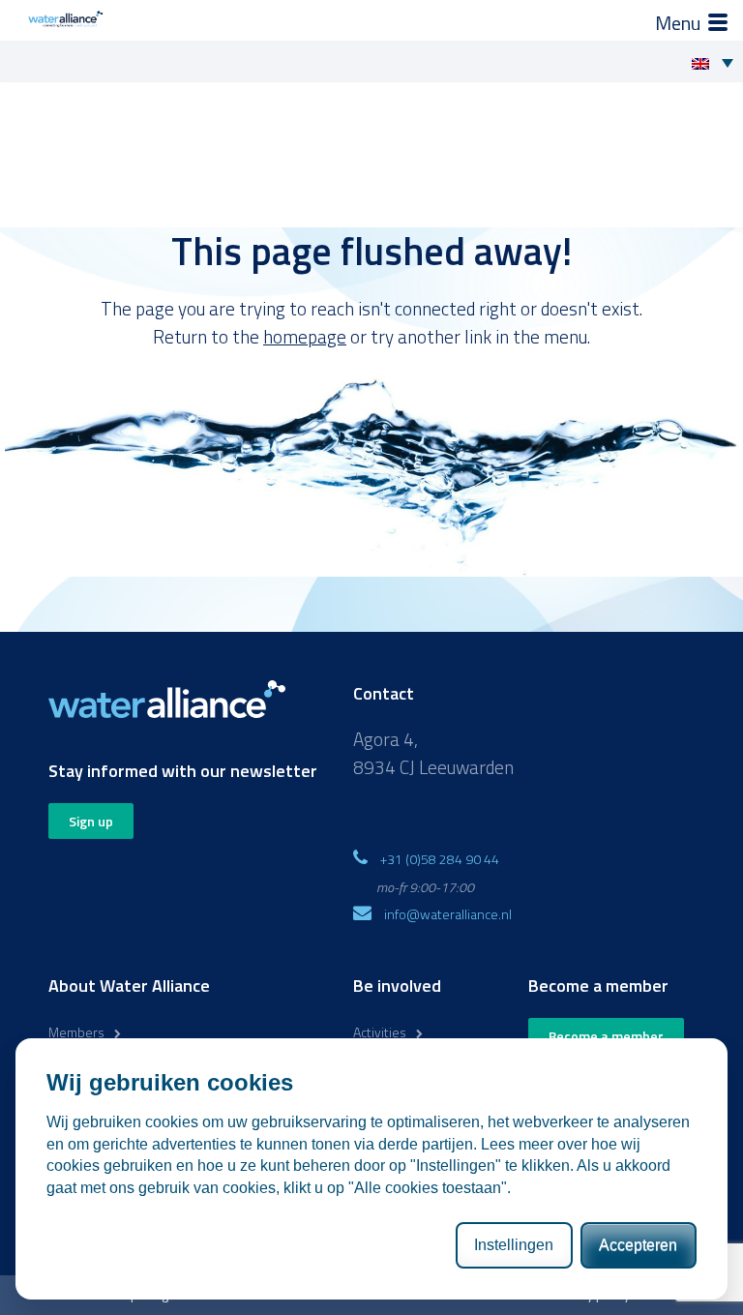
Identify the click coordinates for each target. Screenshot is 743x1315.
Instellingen (513, 1245)
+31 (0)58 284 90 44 (439, 859)
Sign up (91, 821)
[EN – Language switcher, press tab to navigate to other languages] (717, 62)
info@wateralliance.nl (448, 914)
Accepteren (638, 1245)
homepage (304, 336)
